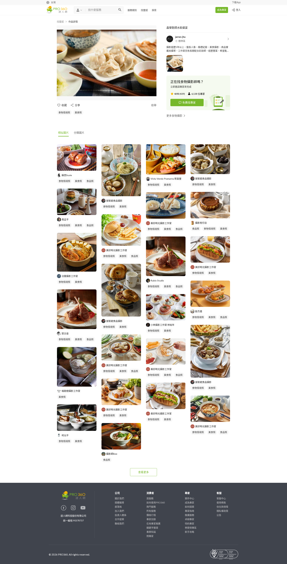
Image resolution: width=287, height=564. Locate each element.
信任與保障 (222, 506)
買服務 (149, 498)
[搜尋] (119, 9)
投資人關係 (120, 515)
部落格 (118, 506)
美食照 (78, 112)
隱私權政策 (222, 510)
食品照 (90, 181)
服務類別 (132, 10)
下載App (236, 2)
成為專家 (221, 10)
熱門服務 (151, 506)
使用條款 (221, 502)
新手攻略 (189, 531)
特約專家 (189, 523)
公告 (219, 515)
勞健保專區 (190, 527)
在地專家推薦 (153, 523)
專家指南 (189, 510)
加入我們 (119, 510)
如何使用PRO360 (155, 502)
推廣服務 (189, 515)
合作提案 (119, 519)
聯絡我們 (119, 523)
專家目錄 (151, 519)
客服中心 (221, 498)
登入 (238, 10)
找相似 (81, 166)
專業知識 (151, 531)
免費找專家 (189, 102)
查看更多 (143, 472)
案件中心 (189, 498)
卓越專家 (189, 519)
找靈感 (144, 10)
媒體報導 (119, 502)
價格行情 (151, 515)
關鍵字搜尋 (152, 527)
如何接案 (189, 506)
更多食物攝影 (174, 115)
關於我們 (119, 498)
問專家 (149, 536)
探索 (154, 10)
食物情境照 (64, 112)
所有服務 (151, 510)
